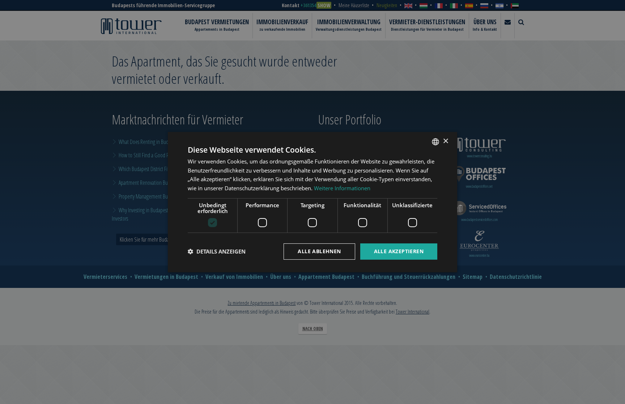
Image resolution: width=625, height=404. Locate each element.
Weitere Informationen (342, 188)
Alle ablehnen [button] (319, 251)
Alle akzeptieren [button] (399, 251)
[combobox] (435, 141)
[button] (217, 251)
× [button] (445, 141)
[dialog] (312, 202)
